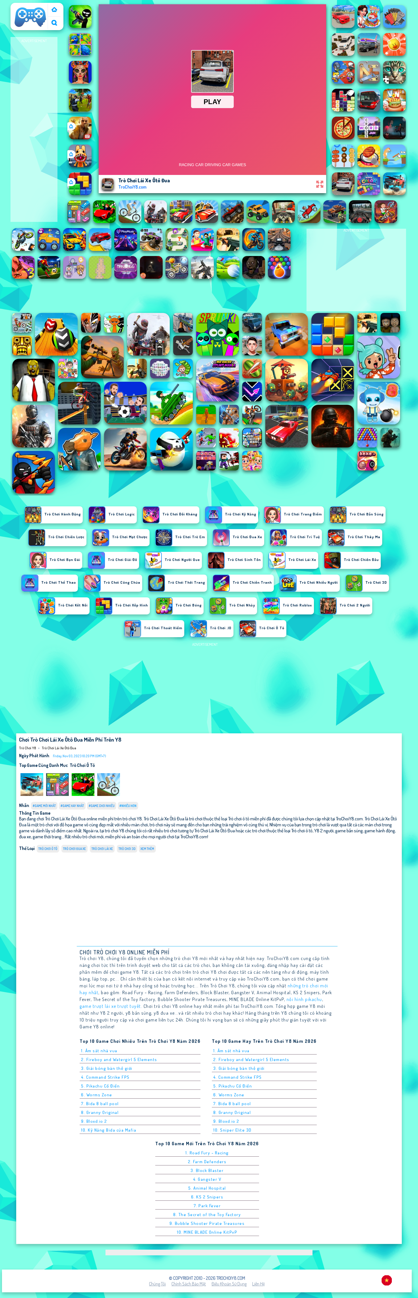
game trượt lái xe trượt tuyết (110, 1006)
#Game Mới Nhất (44, 806)
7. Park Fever (207, 1205)
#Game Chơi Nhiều (102, 806)
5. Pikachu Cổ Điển (100, 1086)
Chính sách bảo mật (188, 1284)
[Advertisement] (34, 129)
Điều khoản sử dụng (229, 1284)
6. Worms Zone (96, 1094)
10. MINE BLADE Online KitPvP (207, 1232)
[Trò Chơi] (54, 10)
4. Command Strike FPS (105, 1077)
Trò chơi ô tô (82, 765)
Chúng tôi (157, 1284)
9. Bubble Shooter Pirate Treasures (207, 1223)
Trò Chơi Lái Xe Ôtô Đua (59, 748)
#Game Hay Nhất (72, 806)
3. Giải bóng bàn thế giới (107, 1068)
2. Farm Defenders (207, 1161)
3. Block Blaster (207, 1170)
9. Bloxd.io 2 (94, 1121)
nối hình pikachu (304, 999)
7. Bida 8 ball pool (100, 1103)
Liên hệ (258, 1284)
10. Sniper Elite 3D (232, 1130)
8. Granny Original (100, 1112)
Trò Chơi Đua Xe (74, 849)
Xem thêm (147, 849)
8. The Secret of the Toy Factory (207, 1214)
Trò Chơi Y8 (23, 6)
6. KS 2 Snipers (207, 1197)
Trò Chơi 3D (127, 849)
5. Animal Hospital (207, 1188)
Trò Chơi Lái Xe (102, 849)
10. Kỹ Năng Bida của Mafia (108, 1130)
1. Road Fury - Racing (207, 1152)
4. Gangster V (207, 1179)
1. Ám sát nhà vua (99, 1050)
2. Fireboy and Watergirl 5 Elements (119, 1059)
